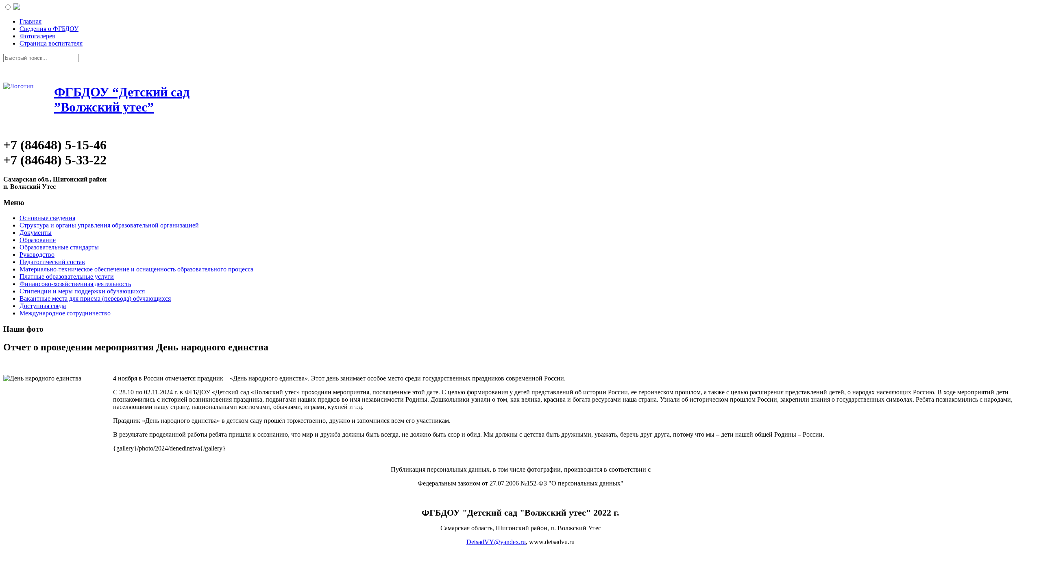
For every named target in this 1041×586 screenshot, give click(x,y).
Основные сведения (47, 217)
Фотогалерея (37, 36)
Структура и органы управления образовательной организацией (109, 225)
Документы (36, 232)
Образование (38, 239)
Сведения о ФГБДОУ (49, 28)
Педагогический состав (52, 261)
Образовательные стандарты (59, 247)
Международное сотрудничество (65, 313)
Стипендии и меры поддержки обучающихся (82, 291)
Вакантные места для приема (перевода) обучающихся (95, 298)
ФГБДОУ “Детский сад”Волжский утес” (121, 99)
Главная (30, 21)
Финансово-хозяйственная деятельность (75, 283)
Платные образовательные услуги (67, 276)
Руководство (37, 254)
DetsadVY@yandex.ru (496, 541)
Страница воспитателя (51, 43)
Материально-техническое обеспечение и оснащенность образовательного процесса (136, 269)
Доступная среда (43, 305)
